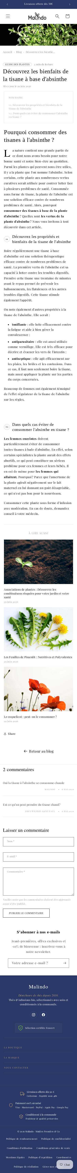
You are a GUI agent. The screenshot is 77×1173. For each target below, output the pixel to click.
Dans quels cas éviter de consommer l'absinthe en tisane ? (38, 115)
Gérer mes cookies (53, 1166)
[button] (8, 16)
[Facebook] (43, 1014)
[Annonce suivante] (69, 4)
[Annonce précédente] (7, 4)
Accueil (7, 52)
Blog (19, 52)
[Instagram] (33, 1014)
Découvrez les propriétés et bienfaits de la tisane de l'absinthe (35, 106)
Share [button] (12, 734)
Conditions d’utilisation (20, 1148)
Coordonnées (63, 1157)
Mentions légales (15, 1157)
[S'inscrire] (64, 963)
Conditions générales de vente (53, 1148)
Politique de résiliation (26, 1166)
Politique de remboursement (22, 1138)
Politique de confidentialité (56, 1138)
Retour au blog (41, 751)
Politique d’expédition (40, 1157)
